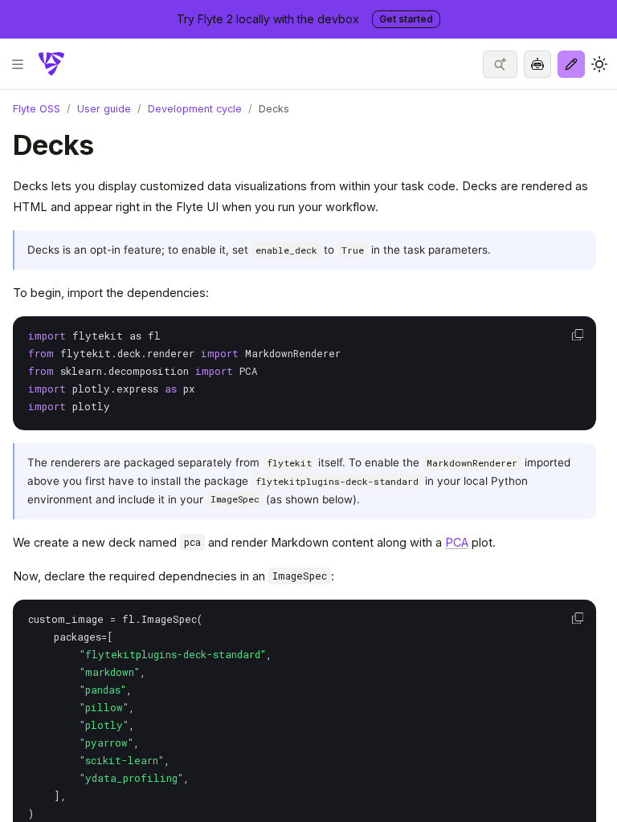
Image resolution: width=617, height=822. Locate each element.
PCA (456, 542)
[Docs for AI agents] (537, 64)
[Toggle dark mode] (599, 64)
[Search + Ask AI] (500, 64)
